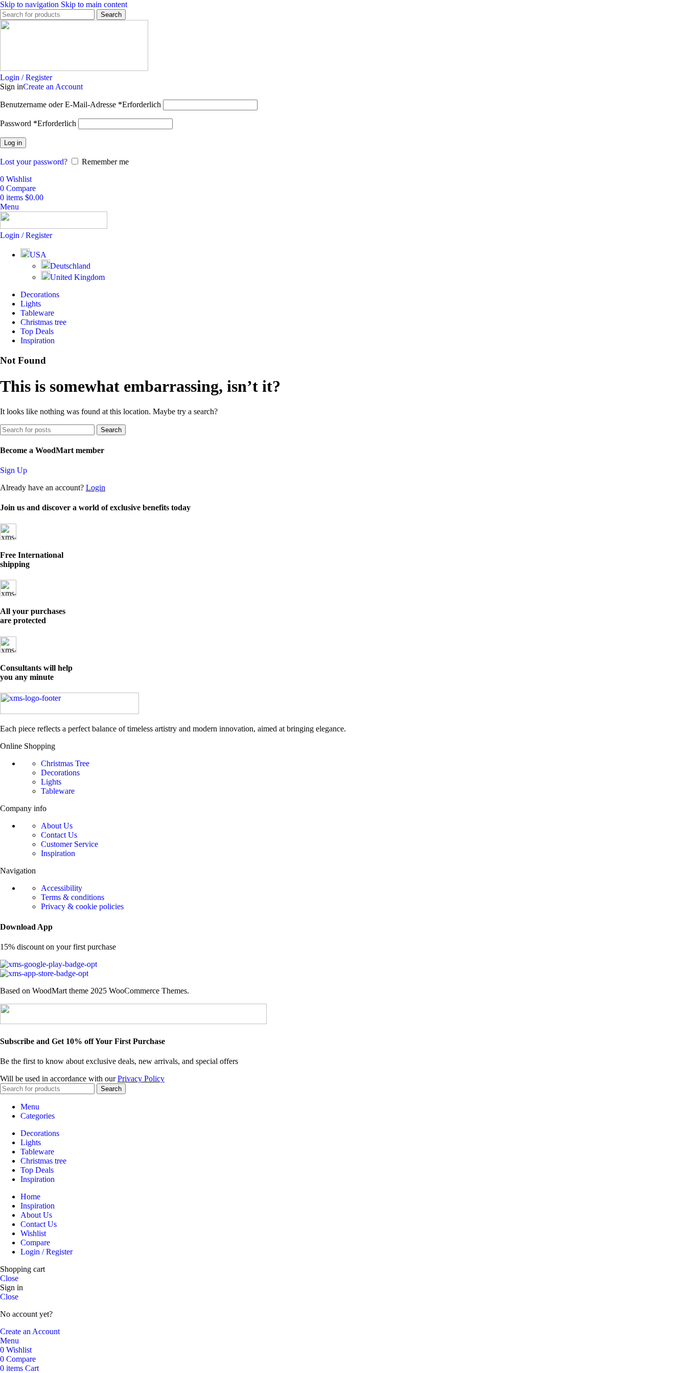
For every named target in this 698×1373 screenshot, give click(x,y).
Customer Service (69, 844)
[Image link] (69, 711)
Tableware (58, 791)
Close (9, 1278)
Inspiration (58, 853)
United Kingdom (77, 277)
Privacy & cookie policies (82, 906)
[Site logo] (74, 68)
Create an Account (53, 86)
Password (38, 123)
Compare (35, 1242)
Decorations (60, 772)
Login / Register (46, 1251)
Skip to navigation (30, 4)
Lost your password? (33, 161)
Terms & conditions (72, 897)
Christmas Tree (65, 763)
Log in (13, 143)
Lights (51, 781)
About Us (57, 825)
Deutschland (70, 266)
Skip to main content (94, 4)
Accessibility (61, 888)
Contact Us (59, 835)
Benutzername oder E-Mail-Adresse (80, 104)
